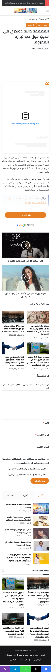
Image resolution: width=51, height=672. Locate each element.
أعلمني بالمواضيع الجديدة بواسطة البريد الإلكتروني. (26, 474)
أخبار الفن (14, 659)
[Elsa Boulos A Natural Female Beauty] (41, 508)
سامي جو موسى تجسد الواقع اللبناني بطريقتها (18, 531)
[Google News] (25, 225)
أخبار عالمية (23, 655)
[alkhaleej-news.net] (25, 10)
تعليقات (10, 495)
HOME (42, 655)
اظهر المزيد (26, 215)
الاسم (46, 423)
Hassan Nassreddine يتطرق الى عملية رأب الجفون (18, 543)
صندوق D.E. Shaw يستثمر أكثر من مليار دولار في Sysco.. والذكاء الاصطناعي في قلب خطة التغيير (38, 361)
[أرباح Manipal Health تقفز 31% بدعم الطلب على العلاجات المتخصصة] (13, 619)
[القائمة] (47, 11)
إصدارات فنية (25, 659)
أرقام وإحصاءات (12, 655)
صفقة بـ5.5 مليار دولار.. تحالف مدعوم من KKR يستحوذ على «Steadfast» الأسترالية (38, 330)
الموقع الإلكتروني (42, 447)
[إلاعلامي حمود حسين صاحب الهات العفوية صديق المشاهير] (41, 521)
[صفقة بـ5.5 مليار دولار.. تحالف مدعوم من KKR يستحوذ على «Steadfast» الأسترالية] (38, 317)
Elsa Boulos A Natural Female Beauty (18, 506)
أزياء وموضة (34, 19)
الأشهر (41, 495)
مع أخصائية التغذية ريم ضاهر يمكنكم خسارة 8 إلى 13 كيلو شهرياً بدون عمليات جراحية (19, 558)
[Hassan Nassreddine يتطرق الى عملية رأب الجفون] (41, 546)
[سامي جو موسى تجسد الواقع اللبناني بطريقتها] (41, 533)
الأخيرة (26, 495)
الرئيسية (43, 19)
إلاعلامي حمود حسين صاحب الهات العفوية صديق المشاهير (18, 518)
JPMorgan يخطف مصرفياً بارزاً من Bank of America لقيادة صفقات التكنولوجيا (13, 328)
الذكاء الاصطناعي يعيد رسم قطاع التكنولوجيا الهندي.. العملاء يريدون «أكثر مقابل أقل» (14, 361)
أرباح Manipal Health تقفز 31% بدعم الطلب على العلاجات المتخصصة (13, 631)
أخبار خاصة (34, 655)
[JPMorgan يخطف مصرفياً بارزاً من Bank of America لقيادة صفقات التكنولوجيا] (13, 317)
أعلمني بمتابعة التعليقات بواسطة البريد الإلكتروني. (27, 469)
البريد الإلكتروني (42, 435)
